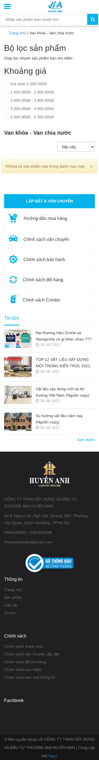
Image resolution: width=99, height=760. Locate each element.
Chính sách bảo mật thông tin (30, 677)
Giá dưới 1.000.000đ (27, 84)
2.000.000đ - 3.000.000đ (31, 100)
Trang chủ (17, 33)
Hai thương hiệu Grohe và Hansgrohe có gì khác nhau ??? (64, 335)
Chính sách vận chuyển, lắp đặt (31, 654)
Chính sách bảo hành (23, 669)
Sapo (52, 756)
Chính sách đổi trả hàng (25, 662)
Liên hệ (10, 605)
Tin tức (10, 613)
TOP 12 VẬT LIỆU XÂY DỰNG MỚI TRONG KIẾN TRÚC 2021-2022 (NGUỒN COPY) (64, 363)
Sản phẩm (13, 597)
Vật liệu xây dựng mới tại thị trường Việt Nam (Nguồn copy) (62, 392)
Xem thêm (86, 440)
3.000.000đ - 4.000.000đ (31, 108)
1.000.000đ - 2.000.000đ (31, 92)
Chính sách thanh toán (24, 646)
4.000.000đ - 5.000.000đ (31, 117)
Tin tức (11, 318)
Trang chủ (13, 589)
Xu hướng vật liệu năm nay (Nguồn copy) (59, 418)
